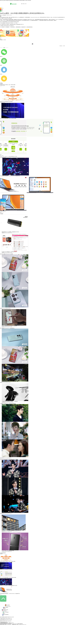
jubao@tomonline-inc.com (22, 624)
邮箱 (17, 0)
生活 (13, 0)
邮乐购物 (4, 622)
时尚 (9, 0)
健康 (23, 0)
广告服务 (9, 622)
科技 (30, 0)
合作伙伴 (6, 622)
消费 (26, 0)
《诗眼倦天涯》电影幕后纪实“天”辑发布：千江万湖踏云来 (10, 401)
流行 (3, 0)
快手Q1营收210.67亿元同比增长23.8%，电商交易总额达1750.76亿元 (11, 530)
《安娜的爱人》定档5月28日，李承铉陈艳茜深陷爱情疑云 (8, 403)
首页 (0, 0)
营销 (16, 0)
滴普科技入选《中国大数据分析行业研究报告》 (6, 101)
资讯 (2, 0)
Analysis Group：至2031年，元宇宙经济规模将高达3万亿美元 (8, 156)
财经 (21, 0)
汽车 (27, 0)
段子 (24, 0)
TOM (0, 85)
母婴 (14, 0)
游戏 (10, 0)
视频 (20, 0)
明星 (7, 0)
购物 (29, 0)
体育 (6, 0)
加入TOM (12, 622)
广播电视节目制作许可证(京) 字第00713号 (6, 618)
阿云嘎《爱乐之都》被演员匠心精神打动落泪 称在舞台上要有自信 (9, 459)
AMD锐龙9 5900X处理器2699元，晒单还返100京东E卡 (9, 251)
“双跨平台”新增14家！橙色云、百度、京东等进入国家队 (7, 84)
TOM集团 (1, 622)
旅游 (12, 0)
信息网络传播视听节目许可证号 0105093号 (6, 619)
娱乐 (4, 0)
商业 (19, 0)
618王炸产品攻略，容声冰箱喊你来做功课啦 (8, 550)
